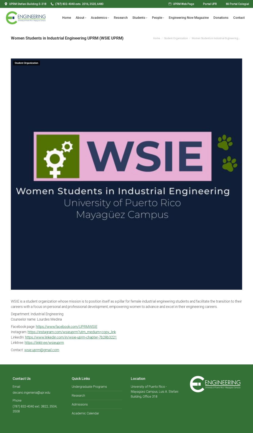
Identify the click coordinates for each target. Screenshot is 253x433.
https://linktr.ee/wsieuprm (44, 343)
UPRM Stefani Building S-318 (27, 4)
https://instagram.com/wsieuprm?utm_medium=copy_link (72, 332)
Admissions (80, 404)
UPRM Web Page (183, 4)
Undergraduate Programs (89, 387)
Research (78, 395)
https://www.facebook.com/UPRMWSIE (66, 327)
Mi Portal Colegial (237, 4)
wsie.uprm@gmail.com (41, 350)
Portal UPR (210, 4)
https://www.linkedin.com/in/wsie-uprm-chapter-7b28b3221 (71, 337)
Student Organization (26, 63)
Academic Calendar (85, 413)
